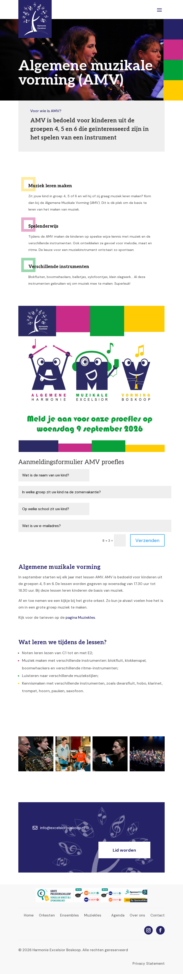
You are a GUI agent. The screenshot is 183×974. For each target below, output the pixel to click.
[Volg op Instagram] (148, 930)
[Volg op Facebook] (160, 930)
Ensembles (69, 916)
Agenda (117, 916)
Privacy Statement (148, 963)
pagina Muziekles (80, 617)
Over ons (137, 916)
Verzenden (147, 540)
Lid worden (124, 850)
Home (29, 916)
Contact (157, 916)
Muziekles (92, 916)
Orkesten (47, 916)
